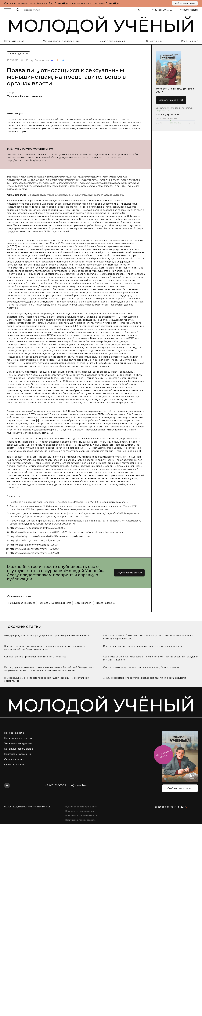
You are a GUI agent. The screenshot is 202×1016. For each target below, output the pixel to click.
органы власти (83, 603)
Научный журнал (14, 41)
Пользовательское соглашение (80, 811)
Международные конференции (61, 41)
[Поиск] (139, 9)
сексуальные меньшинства (55, 603)
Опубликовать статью (185, 3)
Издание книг (189, 41)
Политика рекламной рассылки (80, 820)
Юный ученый (154, 41)
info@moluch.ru (189, 10)
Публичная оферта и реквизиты (81, 807)
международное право (21, 603)
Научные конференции (18, 738)
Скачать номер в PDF (171, 100)
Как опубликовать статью (18, 748)
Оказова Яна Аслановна (24, 96)
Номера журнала (14, 733)
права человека (105, 603)
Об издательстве (14, 764)
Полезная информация (17, 754)
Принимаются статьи (163, 754)
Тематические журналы (113, 41)
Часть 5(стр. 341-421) (167, 114)
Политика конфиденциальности (81, 815)
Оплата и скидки (14, 759)
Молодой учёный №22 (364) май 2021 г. (175, 90)
